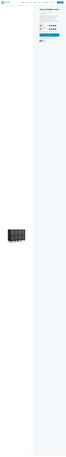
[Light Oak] (44, 26)
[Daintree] (53, 26)
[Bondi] (52, 26)
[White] (46, 26)
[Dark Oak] (40, 26)
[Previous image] (29, 453)
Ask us (48, 31)
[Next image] (31, 453)
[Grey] (48, 26)
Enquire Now (49, 35)
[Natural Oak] (42, 26)
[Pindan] (55, 26)
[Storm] (50, 26)
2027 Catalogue (60, 2)
